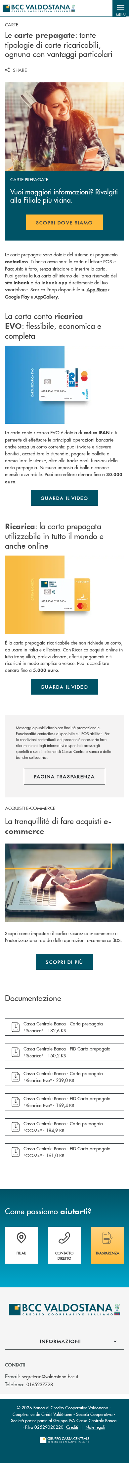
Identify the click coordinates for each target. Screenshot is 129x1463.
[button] (120, 8)
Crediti (72, 1427)
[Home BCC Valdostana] (39, 8)
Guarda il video (64, 498)
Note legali (95, 1427)
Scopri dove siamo (64, 222)
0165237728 (39, 1384)
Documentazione (33, 998)
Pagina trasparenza (64, 776)
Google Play (17, 296)
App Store (97, 289)
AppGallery (46, 296)
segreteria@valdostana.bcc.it (50, 1376)
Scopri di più (64, 962)
